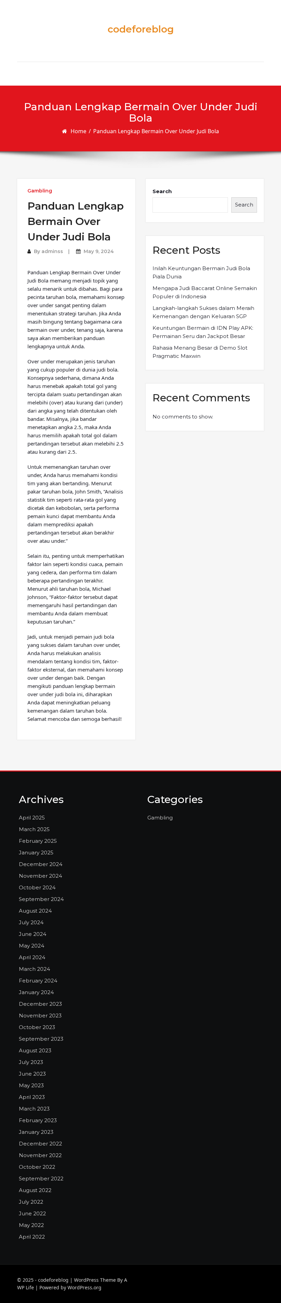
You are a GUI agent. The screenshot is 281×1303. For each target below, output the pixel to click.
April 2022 (32, 1236)
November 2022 (40, 1155)
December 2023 (40, 1004)
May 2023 (31, 1085)
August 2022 (35, 1190)
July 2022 (31, 1202)
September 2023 (41, 1039)
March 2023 (34, 1108)
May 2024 (31, 945)
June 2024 (32, 934)
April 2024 (32, 957)
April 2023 (32, 1097)
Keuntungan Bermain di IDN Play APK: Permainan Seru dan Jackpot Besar (202, 332)
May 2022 (31, 1225)
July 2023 (31, 1062)
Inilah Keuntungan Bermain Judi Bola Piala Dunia (201, 272)
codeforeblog (141, 29)
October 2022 (37, 1167)
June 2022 (32, 1213)
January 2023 (36, 1132)
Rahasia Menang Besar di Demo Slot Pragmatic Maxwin (199, 351)
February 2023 (38, 1120)
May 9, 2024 (99, 251)
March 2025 (34, 829)
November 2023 (40, 1015)
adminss (52, 251)
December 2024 (40, 864)
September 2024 (41, 899)
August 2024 (35, 910)
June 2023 (32, 1073)
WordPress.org (84, 1287)
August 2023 (35, 1050)
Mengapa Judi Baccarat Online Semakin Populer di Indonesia (204, 292)
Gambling (39, 191)
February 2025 (38, 841)
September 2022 (41, 1178)
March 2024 (34, 969)
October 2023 (37, 1027)
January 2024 (36, 992)
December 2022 (40, 1143)
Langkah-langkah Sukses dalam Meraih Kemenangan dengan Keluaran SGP (203, 312)
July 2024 (31, 922)
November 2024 (40, 876)
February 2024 (38, 980)
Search (162, 191)
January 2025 (36, 852)
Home (78, 131)
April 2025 (32, 817)
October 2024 (37, 887)
